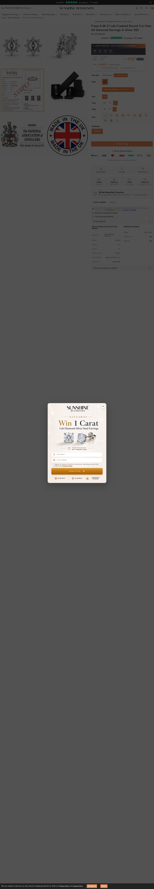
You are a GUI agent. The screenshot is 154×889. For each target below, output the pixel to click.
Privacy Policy (67, 466)
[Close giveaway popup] (103, 406)
